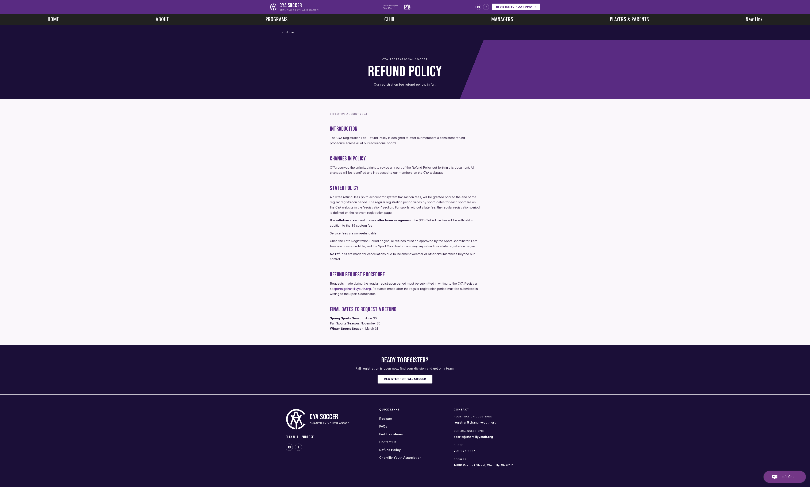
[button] (162, 19)
